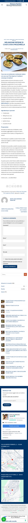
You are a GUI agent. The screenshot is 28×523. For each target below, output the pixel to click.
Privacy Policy (21, 510)
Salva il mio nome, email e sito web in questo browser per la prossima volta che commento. (12, 261)
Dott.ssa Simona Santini (17, 49)
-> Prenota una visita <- (10, 1)
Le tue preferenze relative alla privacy (15, 517)
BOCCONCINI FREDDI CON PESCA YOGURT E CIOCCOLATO (15, 332)
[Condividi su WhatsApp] (7, 186)
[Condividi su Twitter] (12, 186)
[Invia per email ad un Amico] (15, 186)
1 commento (10, 312)
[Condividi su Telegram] (20, 186)
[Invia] (25, 274)
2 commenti (10, 328)
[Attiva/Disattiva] (26, 286)
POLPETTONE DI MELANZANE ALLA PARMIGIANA (15, 301)
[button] (2, 5)
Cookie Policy (14, 512)
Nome (4, 238)
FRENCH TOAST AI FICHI (12, 305)
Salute (2, 292)
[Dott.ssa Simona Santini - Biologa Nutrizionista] (14, 4)
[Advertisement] (14, 22)
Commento (6, 225)
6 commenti (10, 358)
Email (4, 245)
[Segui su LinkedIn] (23, 1)
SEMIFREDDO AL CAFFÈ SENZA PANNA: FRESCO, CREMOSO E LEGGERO (14, 339)
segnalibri (22, 193)
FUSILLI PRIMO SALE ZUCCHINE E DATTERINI (21, 209)
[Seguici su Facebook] (17, 1)
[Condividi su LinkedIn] (18, 186)
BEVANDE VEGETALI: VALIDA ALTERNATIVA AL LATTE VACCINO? (15, 325)
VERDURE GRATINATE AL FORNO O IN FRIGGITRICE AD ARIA (16, 316)
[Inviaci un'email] (20, 1)
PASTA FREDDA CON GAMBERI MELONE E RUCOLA (14, 377)
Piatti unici (6, 39)
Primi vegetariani (19, 39)
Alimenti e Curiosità (6, 283)
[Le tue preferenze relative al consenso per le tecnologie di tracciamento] (25, 520)
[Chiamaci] (21, 1)
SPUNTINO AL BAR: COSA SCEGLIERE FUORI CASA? (16, 372)
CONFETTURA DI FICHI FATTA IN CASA (16, 356)
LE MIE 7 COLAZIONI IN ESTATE (14, 310)
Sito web (5, 252)
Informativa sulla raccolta (9, 521)
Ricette (14, 40)
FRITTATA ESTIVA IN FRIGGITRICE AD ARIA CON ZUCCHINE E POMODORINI (16, 344)
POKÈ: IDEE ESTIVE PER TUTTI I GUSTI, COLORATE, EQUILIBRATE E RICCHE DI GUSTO (16, 350)
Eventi (2, 286)
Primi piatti (12, 39)
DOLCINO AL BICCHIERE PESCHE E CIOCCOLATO (15, 362)
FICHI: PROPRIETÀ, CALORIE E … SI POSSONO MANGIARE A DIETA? (15, 367)
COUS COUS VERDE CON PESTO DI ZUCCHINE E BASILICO (15, 321)
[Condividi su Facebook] (10, 186)
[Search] (26, 4)
